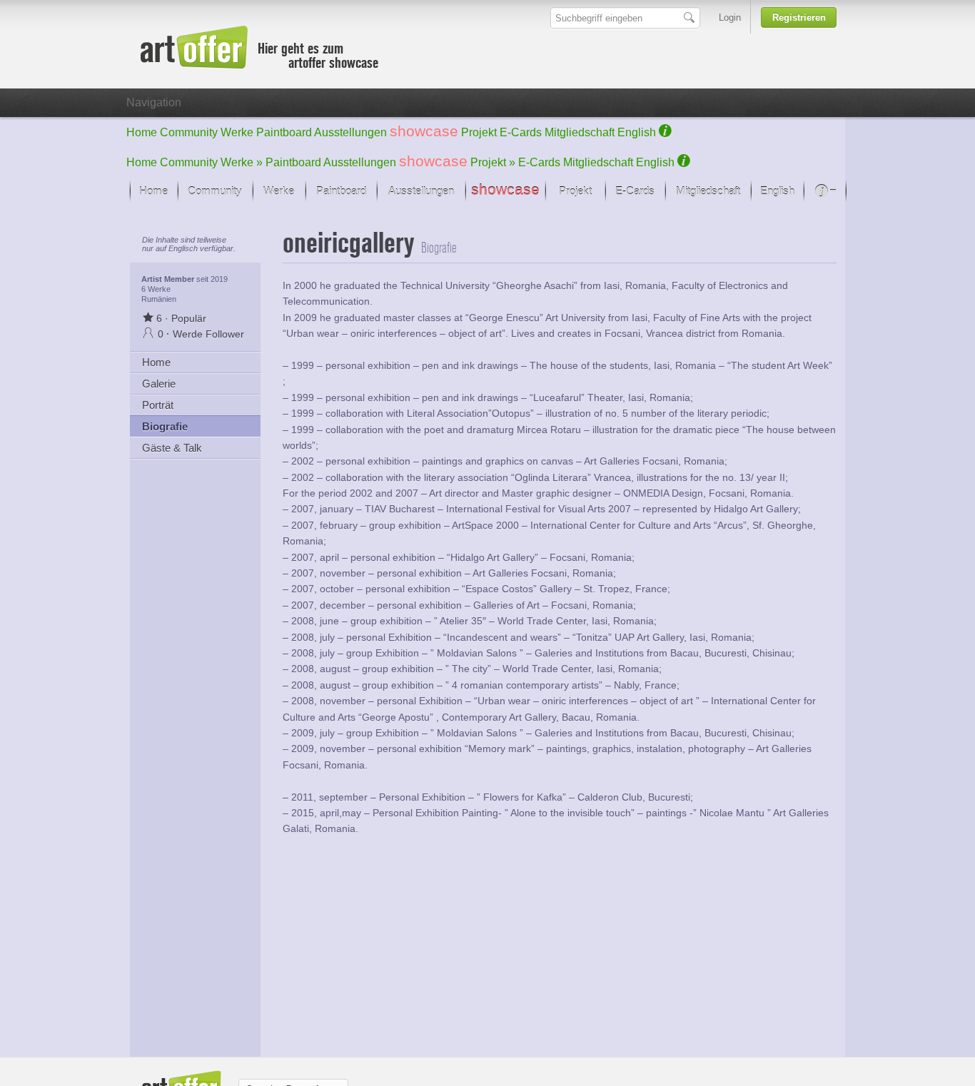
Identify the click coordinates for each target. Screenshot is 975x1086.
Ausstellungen (350, 132)
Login (730, 17)
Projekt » (492, 162)
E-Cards (521, 132)
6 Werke (156, 289)
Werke (237, 132)
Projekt (479, 132)
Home (141, 132)
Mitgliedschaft (580, 132)
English (636, 132)
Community (189, 132)
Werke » (242, 162)
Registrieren (799, 17)
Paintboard (284, 132)
